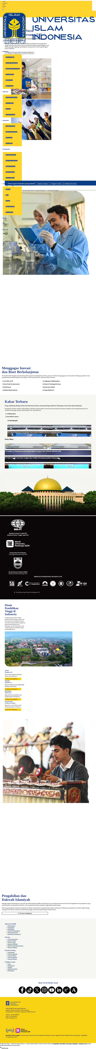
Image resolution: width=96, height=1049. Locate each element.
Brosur (9, 964)
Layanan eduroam (12, 957)
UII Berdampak (11, 926)
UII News (10, 967)
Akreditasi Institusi (12, 969)
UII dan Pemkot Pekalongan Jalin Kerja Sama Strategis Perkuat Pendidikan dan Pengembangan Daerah (39, 464)
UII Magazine (11, 965)
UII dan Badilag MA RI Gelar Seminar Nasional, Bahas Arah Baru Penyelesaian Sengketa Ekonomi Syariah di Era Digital (46, 426)
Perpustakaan (11, 952)
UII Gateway (5, 3)
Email (4, 4)
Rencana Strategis (12, 947)
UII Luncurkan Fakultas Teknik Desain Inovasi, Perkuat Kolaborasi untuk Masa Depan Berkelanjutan (38, 445)
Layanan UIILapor (12, 959)
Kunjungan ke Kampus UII (14, 934)
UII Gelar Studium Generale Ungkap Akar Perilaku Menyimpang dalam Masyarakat (32, 458)
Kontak (4, 6)
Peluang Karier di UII (13, 932)
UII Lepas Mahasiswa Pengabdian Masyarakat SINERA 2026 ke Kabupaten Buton (34, 433)
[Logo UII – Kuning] (47, 44)
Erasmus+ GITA (11, 942)
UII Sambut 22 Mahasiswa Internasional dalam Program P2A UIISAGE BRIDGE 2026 (33, 451)
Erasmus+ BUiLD (12, 941)
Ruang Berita (11, 927)
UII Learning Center (13, 939)
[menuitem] (47, 1)
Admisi (4, 1)
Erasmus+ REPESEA (13, 944)
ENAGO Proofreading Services (15, 946)
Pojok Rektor (11, 929)
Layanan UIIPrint (12, 955)
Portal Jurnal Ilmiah (12, 954)
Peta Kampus (11, 970)
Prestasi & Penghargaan (14, 931)
